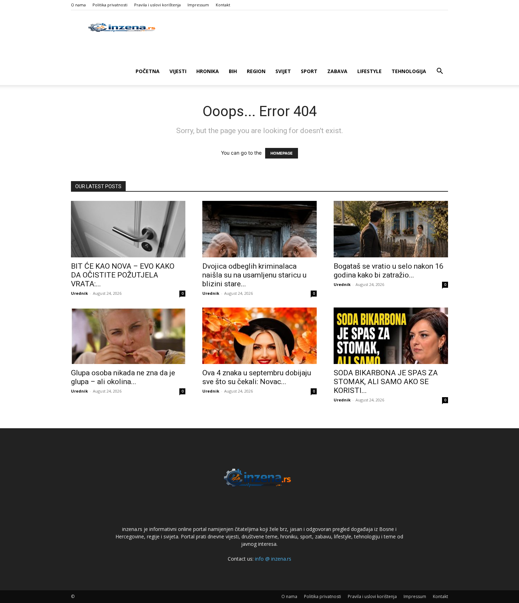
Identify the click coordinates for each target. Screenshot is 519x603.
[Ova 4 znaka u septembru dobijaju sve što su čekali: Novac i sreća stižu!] (259, 336)
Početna (148, 71)
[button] (439, 71)
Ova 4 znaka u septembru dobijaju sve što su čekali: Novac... (256, 377)
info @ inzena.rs (273, 558)
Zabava (337, 71)
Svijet (283, 71)
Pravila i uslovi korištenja (157, 4)
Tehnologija (409, 71)
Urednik (79, 293)
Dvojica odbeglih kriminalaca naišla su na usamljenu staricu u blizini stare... (254, 275)
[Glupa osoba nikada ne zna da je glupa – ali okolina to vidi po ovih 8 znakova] (128, 336)
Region (256, 71)
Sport (309, 71)
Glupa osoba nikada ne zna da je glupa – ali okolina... (123, 377)
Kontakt (223, 4)
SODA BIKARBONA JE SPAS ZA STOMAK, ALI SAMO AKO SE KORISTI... (386, 382)
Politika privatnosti (110, 4)
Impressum (198, 4)
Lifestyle (369, 71)
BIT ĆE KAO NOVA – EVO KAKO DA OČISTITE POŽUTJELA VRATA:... (122, 275)
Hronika (207, 71)
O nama (78, 4)
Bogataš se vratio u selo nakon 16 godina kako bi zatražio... (388, 270)
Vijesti (177, 71)
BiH (233, 71)
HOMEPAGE (281, 153)
